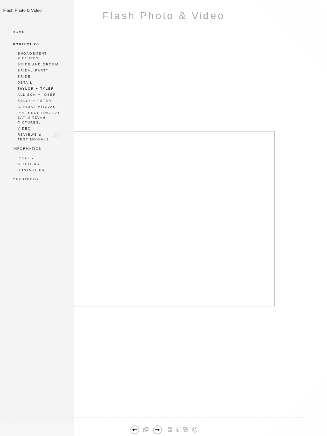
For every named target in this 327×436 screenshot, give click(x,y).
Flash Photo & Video (164, 15)
